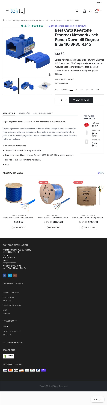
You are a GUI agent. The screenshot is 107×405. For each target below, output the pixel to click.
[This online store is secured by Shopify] (8, 356)
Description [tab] (9, 113)
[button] (98, 172)
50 (92, 89)
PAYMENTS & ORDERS (11, 331)
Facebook (4, 275)
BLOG (5, 310)
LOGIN (5, 326)
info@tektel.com (9, 263)
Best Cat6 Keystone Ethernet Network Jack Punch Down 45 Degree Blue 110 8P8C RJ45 (77, 37)
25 (87, 89)
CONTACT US (8, 297)
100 (97, 89)
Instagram (15, 275)
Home (4, 20)
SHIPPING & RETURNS (11, 293)
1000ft (14, 215)
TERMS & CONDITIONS (12, 305)
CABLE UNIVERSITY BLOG (13, 343)
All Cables (22, 215)
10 (82, 89)
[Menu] (7, 11)
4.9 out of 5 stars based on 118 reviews (66, 25)
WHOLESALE (8, 301)
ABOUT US (7, 334)
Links (98, 3)
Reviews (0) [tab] (24, 113)
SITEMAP (6, 313)
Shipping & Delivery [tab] (43, 113)
